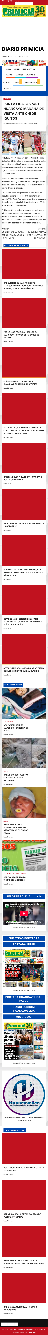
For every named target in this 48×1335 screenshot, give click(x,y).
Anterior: (13, 233)
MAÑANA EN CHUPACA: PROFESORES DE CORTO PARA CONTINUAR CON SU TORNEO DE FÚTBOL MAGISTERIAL (23, 430)
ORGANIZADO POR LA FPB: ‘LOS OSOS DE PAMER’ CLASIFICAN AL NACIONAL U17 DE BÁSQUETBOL (23, 572)
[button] (4, 66)
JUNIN (17, 69)
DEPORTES (6, 83)
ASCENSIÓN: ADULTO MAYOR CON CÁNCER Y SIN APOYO (24, 703)
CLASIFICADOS (31, 83)
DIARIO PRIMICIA (23, 49)
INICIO (9, 69)
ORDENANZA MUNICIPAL (11, 874)
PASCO (9, 75)
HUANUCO (19, 75)
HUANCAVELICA (28, 69)
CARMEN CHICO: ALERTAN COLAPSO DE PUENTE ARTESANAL (24, 753)
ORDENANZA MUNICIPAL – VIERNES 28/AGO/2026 (24, 855)
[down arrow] (20, 81)
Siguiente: (36, 233)
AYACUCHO (30, 75)
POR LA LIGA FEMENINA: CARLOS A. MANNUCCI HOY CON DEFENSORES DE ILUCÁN (21, 335)
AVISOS (16, 83)
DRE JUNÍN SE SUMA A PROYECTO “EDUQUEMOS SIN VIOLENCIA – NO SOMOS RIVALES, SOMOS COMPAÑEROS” (23, 286)
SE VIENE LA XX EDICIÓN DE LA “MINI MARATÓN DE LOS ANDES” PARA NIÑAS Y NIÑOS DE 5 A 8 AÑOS (22, 622)
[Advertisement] (24, 31)
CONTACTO (6, 88)
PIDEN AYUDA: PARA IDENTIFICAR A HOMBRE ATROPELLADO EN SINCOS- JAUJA (24, 802)
